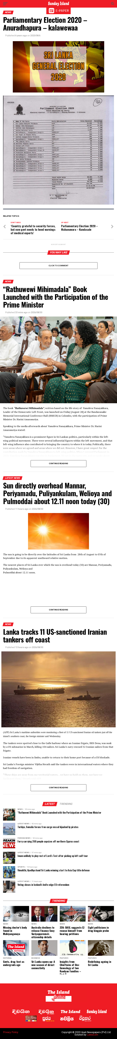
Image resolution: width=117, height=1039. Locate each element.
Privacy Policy (10, 1032)
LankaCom (92, 1034)
